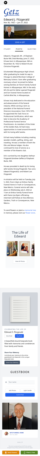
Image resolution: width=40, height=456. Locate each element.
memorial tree (30, 210)
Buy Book (19, 336)
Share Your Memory (12, 362)
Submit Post (20, 395)
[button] (20, 416)
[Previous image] (4, 416)
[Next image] (36, 416)
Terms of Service (25, 447)
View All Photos (20, 261)
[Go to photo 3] (17, 428)
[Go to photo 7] (21, 428)
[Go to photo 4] (18, 428)
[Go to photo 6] (20, 428)
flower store (30, 213)
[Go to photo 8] (22, 428)
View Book (9, 336)
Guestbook (33, 49)
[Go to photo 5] (19, 428)
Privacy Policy (14, 447)
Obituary (6, 49)
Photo (19, 49)
